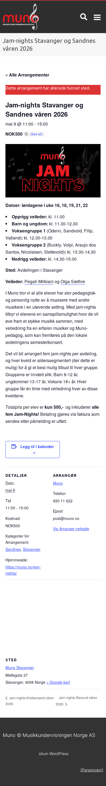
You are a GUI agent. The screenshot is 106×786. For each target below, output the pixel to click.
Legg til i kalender (37, 446)
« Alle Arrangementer (27, 75)
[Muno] (26, 16)
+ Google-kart (58, 682)
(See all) (36, 134)
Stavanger (31, 549)
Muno (58, 483)
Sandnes (13, 549)
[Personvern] (91, 770)
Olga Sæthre (73, 281)
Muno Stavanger (19, 667)
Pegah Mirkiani (39, 281)
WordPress (53, 753)
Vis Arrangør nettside (71, 528)
